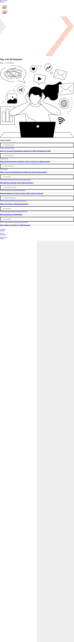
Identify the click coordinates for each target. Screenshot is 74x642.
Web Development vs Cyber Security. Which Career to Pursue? (21, 193)
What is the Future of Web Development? (14, 204)
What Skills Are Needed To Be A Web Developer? (16, 183)
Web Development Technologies (11, 214)
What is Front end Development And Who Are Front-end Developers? (23, 172)
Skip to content (3, 0)
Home (1, 63)
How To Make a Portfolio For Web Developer (15, 225)
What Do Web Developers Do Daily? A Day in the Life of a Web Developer (25, 161)
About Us (5, 5)
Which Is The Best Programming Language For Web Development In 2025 (25, 151)
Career (4, 8)
